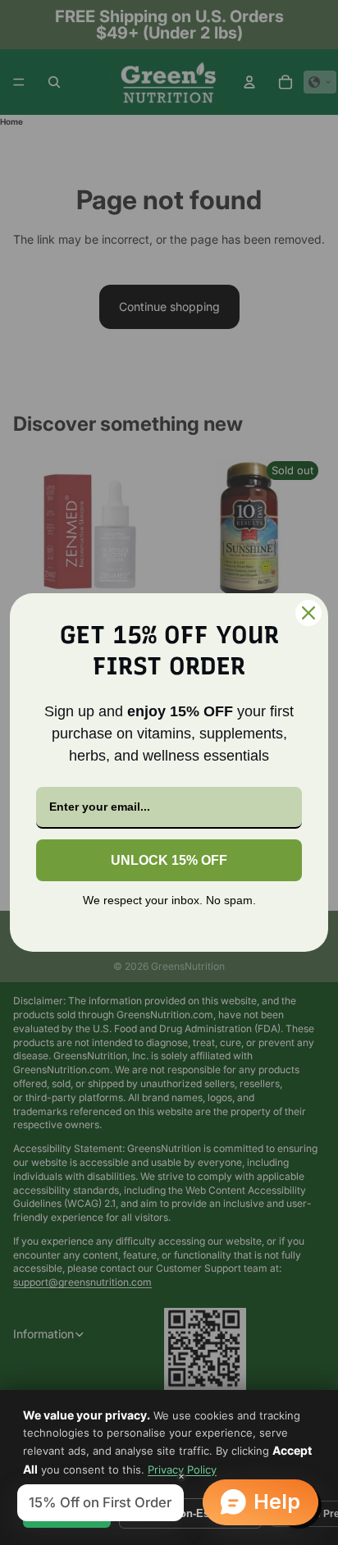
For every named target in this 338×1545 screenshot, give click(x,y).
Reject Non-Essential (190, 1513)
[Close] (308, 613)
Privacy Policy (182, 1469)
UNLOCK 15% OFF (169, 860)
